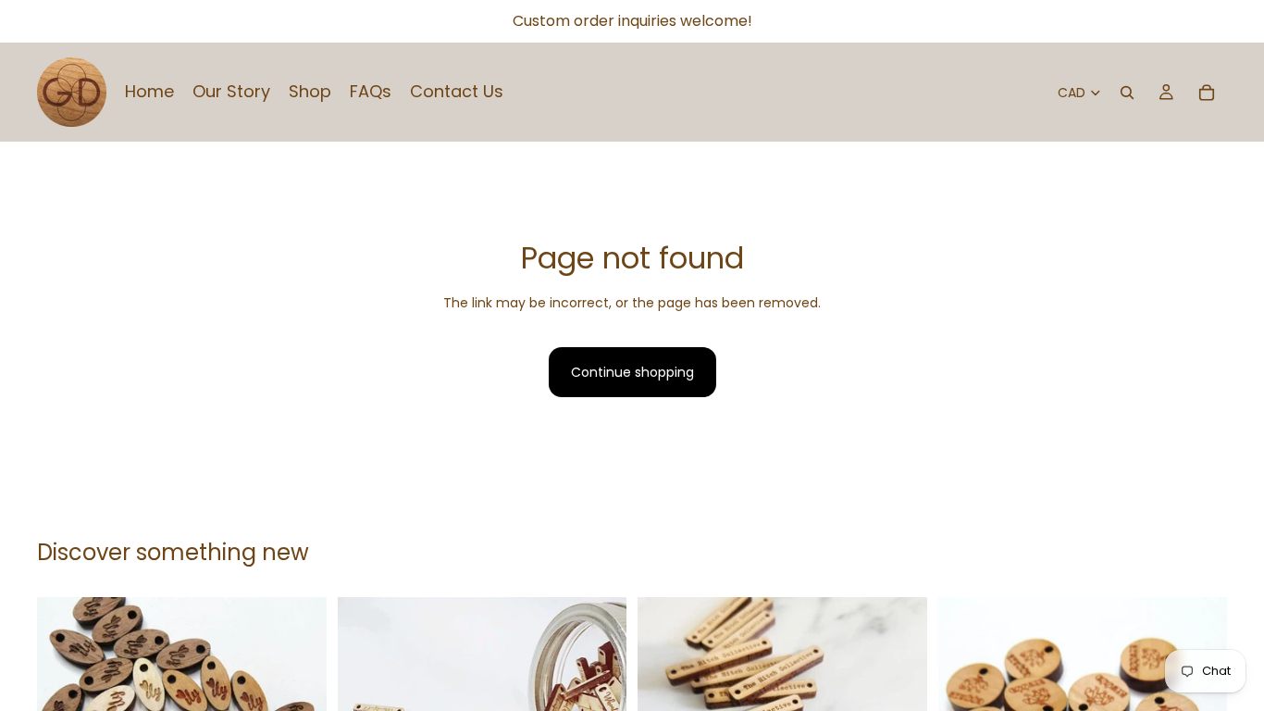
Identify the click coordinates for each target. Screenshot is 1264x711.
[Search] (1127, 92)
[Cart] (1206, 92)
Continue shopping (632, 372)
